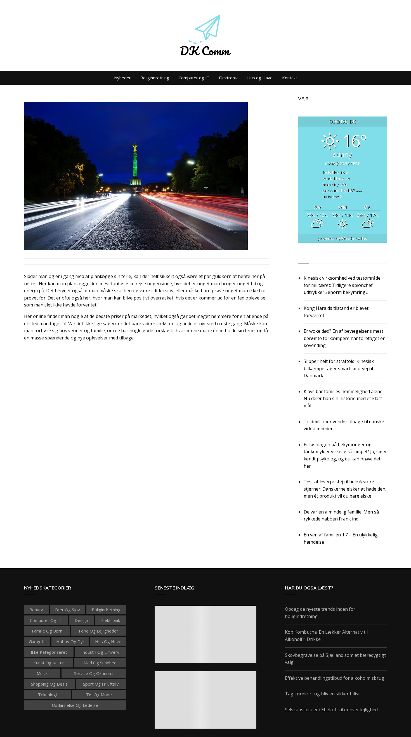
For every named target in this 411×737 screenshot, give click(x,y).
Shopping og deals (49, 684)
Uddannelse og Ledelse (75, 705)
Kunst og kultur (48, 662)
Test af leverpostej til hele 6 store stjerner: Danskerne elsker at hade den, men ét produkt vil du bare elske (345, 489)
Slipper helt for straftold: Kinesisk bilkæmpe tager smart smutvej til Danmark (339, 368)
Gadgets (37, 641)
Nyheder (122, 77)
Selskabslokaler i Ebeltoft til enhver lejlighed (331, 710)
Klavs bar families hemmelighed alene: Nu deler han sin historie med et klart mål (343, 398)
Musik (42, 673)
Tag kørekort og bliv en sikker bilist (322, 694)
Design (81, 620)
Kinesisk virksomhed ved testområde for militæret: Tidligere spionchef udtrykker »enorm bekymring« (342, 285)
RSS (302, 257)
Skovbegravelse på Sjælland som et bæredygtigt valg (335, 658)
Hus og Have (260, 77)
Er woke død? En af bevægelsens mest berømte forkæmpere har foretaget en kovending (345, 338)
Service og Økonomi (93, 673)
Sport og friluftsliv (101, 684)
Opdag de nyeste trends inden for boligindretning (320, 612)
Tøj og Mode (99, 694)
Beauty (36, 609)
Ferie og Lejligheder (98, 631)
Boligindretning (154, 77)
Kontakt (289, 77)
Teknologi (47, 694)
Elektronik (228, 77)
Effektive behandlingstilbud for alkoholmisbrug (334, 678)
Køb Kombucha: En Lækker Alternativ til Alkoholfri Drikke (326, 635)
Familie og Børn (47, 631)
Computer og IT (194, 77)
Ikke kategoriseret (49, 652)
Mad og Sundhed (100, 662)
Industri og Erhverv (100, 652)
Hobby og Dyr (70, 641)
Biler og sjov (67, 609)
